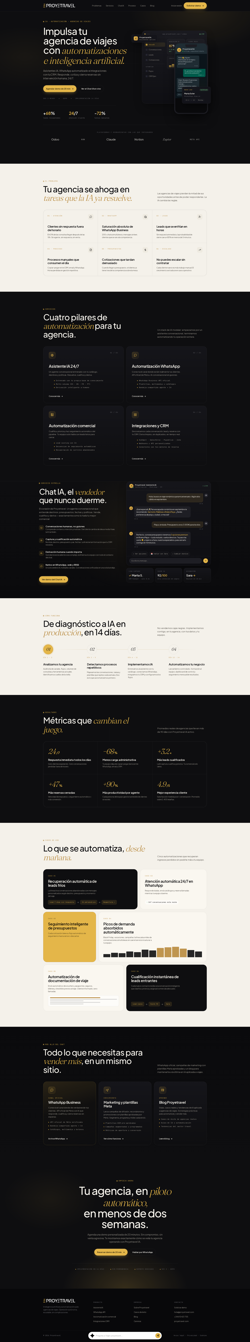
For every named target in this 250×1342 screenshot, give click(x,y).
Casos (143, 5)
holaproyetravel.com (184, 1312)
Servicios (110, 5)
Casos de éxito (140, 1312)
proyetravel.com (181, 1321)
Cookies (203, 1335)
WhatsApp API (99, 1312)
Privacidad (192, 1335)
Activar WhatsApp (58, 1138)
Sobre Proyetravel (141, 1307)
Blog (152, 5)
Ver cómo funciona (114, 1138)
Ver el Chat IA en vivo (91, 88)
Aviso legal (179, 1335)
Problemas (96, 5)
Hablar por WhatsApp (142, 1252)
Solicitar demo (195, 5)
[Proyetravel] (59, 5)
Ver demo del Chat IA (53, 579)
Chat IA (121, 5)
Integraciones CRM (101, 1321)
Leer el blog (165, 1138)
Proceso (132, 5)
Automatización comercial (104, 1316)
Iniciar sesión (176, 5)
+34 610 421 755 (181, 1316)
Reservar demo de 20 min (111, 1252)
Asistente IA (98, 1307)
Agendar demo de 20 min (60, 88)
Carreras (137, 1321)
